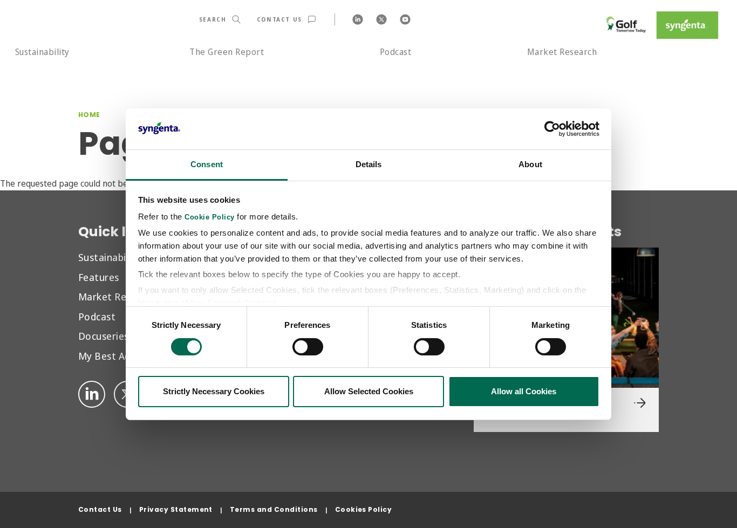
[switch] (307, 346)
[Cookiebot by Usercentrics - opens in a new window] (552, 129)
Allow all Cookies (523, 391)
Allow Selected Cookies (368, 391)
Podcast (395, 52)
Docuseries (103, 335)
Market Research (562, 52)
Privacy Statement (176, 509)
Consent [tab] (206, 164)
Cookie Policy (210, 217)
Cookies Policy (363, 509)
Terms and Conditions (274, 509)
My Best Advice (113, 355)
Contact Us (100, 509)
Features (98, 277)
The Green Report (226, 52)
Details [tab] (369, 164)
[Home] (660, 25)
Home (89, 114)
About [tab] (530, 164)
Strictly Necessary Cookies (213, 391)
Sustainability (42, 52)
